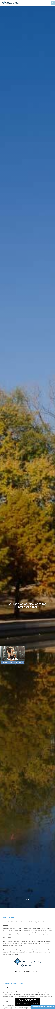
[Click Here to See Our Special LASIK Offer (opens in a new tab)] (12, 655)
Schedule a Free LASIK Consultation (43, 1007)
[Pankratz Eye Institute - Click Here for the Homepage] (10, 3)
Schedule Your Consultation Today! (27, 971)
